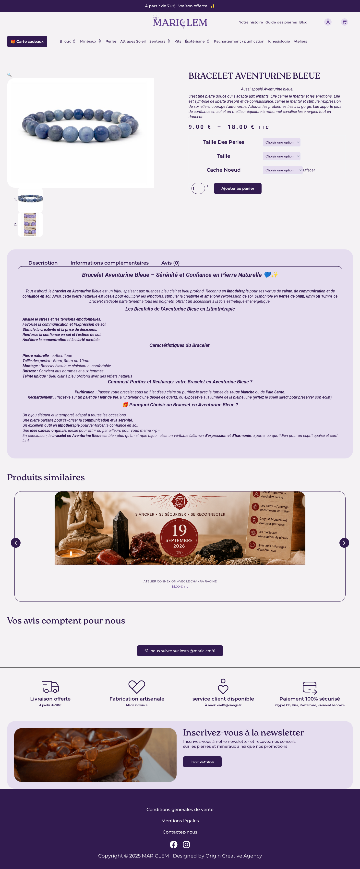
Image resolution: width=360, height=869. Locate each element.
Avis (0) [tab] (170, 263)
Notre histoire (251, 22)
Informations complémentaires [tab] (110, 263)
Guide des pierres (281, 22)
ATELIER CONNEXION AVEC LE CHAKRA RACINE (180, 581)
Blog (303, 22)
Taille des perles (223, 142)
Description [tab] (43, 263)
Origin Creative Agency (233, 856)
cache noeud (224, 170)
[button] (9, 74)
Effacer (309, 170)
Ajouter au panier (237, 188)
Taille (223, 156)
